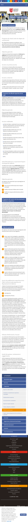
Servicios (6, 383)
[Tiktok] (18, 1)
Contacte (6, 428)
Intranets (6, 418)
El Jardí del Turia (14, 496)
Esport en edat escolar (8, 389)
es (5, 1)
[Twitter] (8, 1)
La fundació (7, 376)
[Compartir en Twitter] (6, 21)
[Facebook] (13, 1)
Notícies (14, 469)
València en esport (14, 486)
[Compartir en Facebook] (4, 21)
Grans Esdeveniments (14, 461)
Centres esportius (14, 479)
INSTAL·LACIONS (14, 475)
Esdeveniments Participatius (14, 458)
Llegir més (9, 521)
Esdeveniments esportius (8, 397)
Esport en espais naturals (8, 403)
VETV (14, 472)
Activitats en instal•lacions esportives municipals (11, 393)
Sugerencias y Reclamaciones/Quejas (12, 421)
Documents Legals (8, 379)
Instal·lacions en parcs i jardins (14, 481)
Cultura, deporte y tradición (9, 406)
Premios (14, 493)
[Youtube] (16, 1)
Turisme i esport (14, 490)
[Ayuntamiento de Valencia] (1, 1)
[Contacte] (23, 1)
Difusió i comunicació (7, 410)
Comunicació (14, 464)
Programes (6, 386)
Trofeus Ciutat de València (14, 456)
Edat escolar (14, 460)
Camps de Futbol (14, 478)
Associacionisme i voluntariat (9, 400)
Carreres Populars (14, 454)
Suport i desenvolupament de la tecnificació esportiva (12, 414)
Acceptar (23, 514)
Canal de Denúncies (8, 431)
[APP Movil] (21, 1)
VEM (14, 470)
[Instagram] (11, 1)
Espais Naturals (14, 483)
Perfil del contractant (9, 425)
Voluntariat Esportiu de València (14, 488)
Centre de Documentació (14, 467)
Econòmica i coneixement (14, 492)
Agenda (14, 452)
